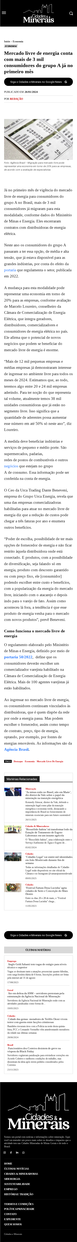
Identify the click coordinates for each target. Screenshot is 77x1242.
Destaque (18, 761)
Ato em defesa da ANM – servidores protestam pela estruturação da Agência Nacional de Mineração (35, 995)
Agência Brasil (16, 749)
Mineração (30, 789)
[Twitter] (34, 108)
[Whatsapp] (23, 1153)
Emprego (11, 961)
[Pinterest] (43, 108)
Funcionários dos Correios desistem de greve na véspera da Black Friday (34, 1050)
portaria (10, 270)
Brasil (10, 1045)
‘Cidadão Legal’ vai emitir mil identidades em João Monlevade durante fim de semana (48, 860)
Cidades (29, 854)
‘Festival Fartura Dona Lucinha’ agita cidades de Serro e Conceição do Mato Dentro (46, 890)
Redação (16, 98)
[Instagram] (4, 1153)
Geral (10, 990)
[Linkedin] (17, 1153)
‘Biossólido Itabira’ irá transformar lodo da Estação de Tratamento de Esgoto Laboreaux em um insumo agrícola (48, 832)
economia (30, 761)
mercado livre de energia (50, 761)
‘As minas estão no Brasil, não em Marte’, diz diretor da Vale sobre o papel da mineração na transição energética (48, 795)
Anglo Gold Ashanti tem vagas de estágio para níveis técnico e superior (37, 966)
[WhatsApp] (53, 108)
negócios (11, 466)
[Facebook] (24, 108)
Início (7, 41)
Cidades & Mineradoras (37, 826)
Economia (18, 41)
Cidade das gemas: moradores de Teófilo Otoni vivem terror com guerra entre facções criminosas (37, 1021)
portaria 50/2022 (18, 657)
